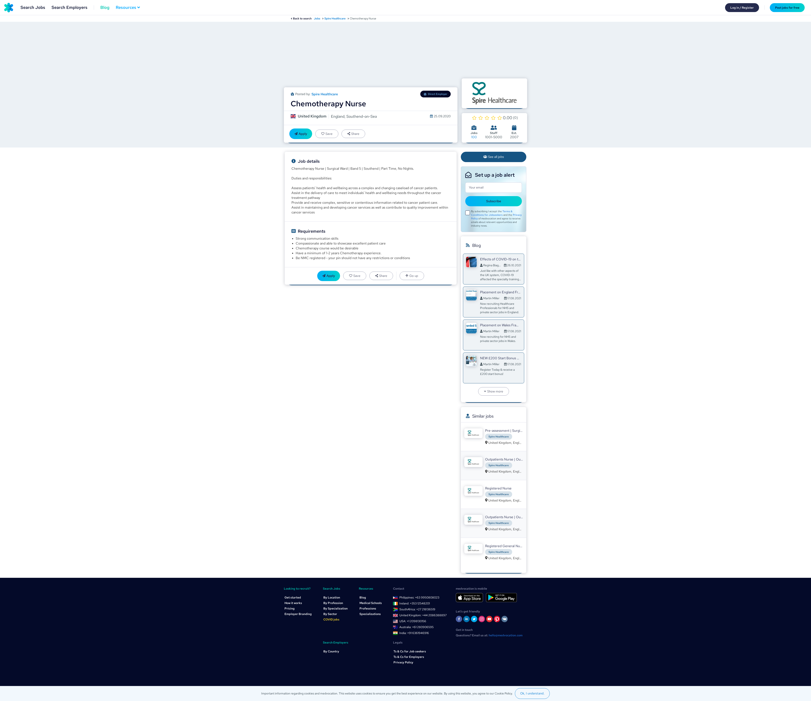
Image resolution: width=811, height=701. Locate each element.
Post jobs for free (787, 8)
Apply (303, 134)
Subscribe (493, 201)
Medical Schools (370, 603)
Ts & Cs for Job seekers (409, 651)
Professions (367, 608)
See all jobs (496, 157)
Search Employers (69, 7)
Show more (495, 391)
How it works (293, 603)
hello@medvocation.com (506, 635)
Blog (104, 7)
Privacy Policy (403, 662)
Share (355, 134)
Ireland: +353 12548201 (414, 603)
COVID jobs (331, 619)
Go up (413, 276)
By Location (331, 597)
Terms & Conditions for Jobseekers (491, 213)
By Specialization (335, 608)
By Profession (333, 603)
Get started (292, 597)
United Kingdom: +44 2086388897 (423, 615)
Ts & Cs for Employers (408, 657)
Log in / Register (742, 8)
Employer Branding (298, 614)
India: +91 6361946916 (414, 633)
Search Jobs (32, 7)
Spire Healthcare (335, 18)
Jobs (317, 18)
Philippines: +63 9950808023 (419, 597)
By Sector (330, 614)
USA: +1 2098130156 (412, 621)
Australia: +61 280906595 (416, 627)
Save (328, 134)
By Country (331, 651)
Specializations (370, 614)
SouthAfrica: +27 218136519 (417, 609)
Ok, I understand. (532, 693)
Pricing (289, 608)
